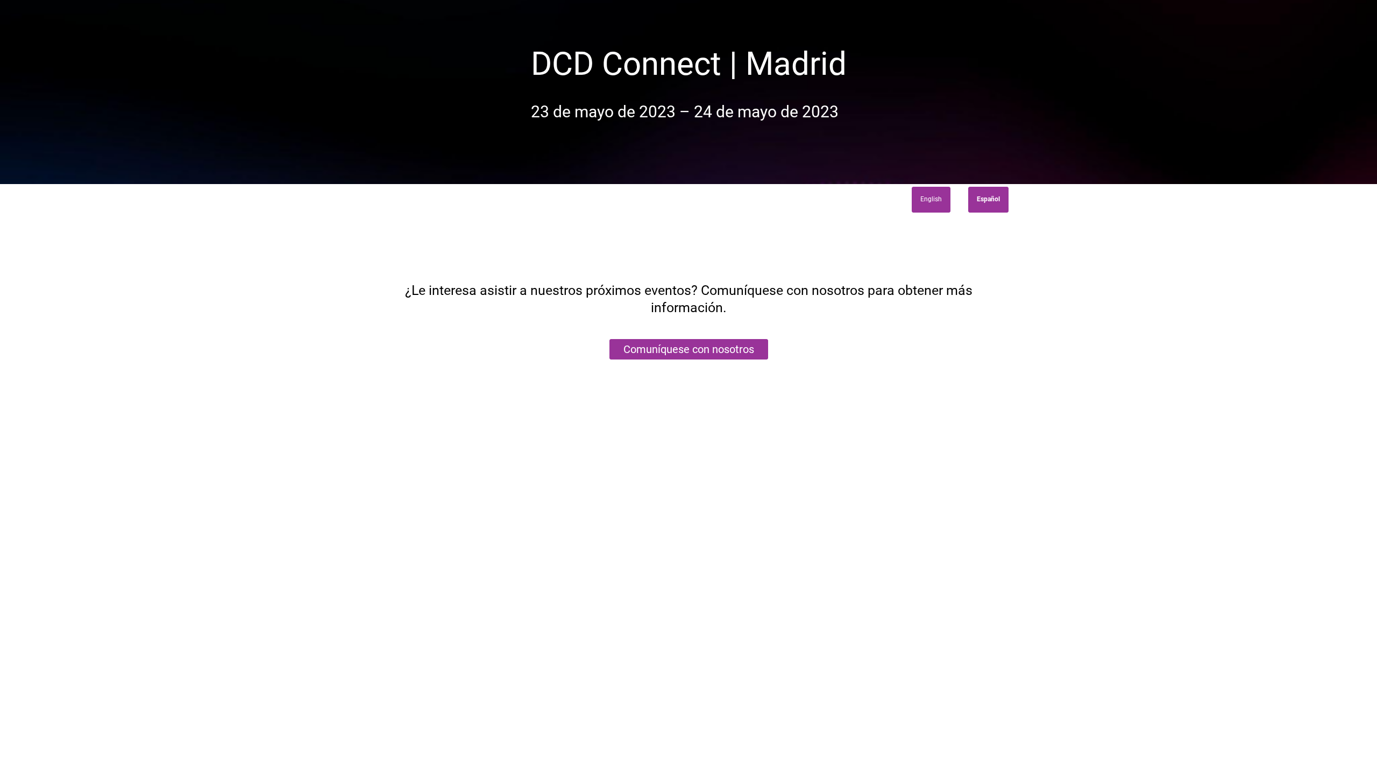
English (931, 199)
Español (988, 199)
